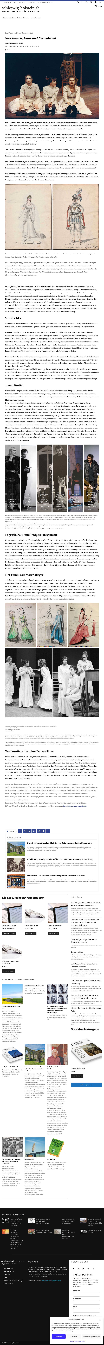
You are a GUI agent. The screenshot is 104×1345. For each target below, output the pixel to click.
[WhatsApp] (29, 831)
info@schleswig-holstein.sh (51, 1281)
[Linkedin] (34, 831)
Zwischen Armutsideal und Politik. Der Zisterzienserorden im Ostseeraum (59, 843)
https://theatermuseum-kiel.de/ (75, 806)
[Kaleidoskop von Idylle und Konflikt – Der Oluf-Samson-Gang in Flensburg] (16, 865)
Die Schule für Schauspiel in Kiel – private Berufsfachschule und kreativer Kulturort (85, 922)
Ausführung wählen (9, 933)
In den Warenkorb (8, 971)
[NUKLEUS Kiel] (35, 1147)
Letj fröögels (51, 1159)
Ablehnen (74, 1336)
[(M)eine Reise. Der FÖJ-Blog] (83, 1231)
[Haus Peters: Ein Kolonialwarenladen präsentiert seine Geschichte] (16, 881)
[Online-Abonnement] (12, 913)
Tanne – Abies (77, 952)
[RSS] (100, 2)
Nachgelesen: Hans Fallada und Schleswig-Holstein (43, 1221)
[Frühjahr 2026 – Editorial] (12, 1054)
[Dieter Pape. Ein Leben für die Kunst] (57, 1054)
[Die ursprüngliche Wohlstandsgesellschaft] (31, 1231)
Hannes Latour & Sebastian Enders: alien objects (68, 1221)
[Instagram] (86, 2)
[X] (25, 831)
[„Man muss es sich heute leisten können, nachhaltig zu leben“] (83, 1220)
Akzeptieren (59, 1336)
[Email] (39, 831)
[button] (100, 1319)
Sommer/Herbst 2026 (78, 1068)
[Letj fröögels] (57, 1147)
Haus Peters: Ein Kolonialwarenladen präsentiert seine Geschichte (56, 875)
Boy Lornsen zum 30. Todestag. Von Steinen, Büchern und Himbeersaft (11, 1161)
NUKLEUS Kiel (29, 1159)
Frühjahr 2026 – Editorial (10, 1067)
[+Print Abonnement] (35, 913)
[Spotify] (95, 2)
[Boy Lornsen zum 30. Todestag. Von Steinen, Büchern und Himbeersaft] (12, 1147)
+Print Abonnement (31, 926)
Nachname (77, 1298)
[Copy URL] (48, 831)
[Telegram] (43, 831)
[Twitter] (91, 2)
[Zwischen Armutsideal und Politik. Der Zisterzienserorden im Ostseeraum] (16, 849)
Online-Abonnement (9, 926)
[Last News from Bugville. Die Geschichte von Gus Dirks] (5, 1220)
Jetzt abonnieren (30, 933)
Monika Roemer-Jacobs (15, 43)
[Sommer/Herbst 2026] (86, 1050)
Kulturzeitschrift (10, 46)
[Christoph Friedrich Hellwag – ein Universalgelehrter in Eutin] (57, 1231)
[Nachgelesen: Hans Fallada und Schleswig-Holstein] (31, 1220)
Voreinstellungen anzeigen (91, 1336)
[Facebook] (82, 2)
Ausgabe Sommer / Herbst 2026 (34, 985)
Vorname (76, 1290)
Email (75, 1307)
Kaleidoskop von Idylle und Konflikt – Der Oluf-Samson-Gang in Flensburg (59, 859)
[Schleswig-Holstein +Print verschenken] (12, 949)
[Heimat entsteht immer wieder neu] (12, 994)
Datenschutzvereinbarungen (77, 1341)
